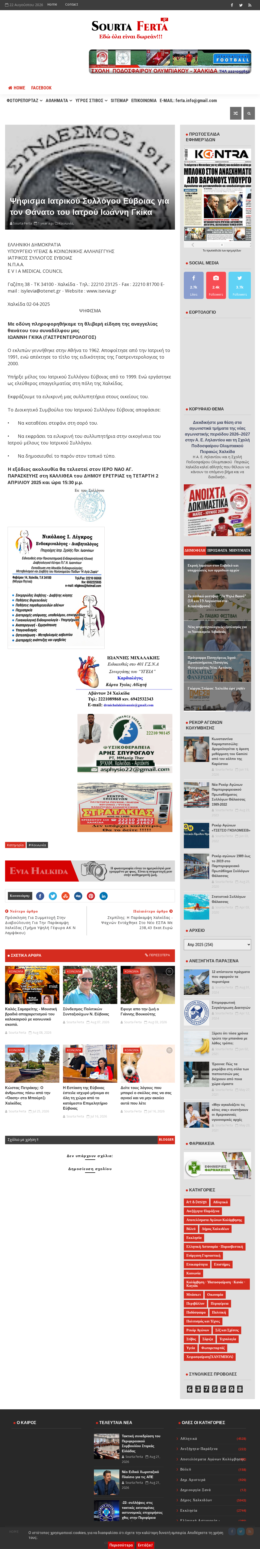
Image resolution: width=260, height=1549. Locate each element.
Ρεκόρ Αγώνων (197, 1330)
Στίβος (191, 1339)
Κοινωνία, (66, 223)
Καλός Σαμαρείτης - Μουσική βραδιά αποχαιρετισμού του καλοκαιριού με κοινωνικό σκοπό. (31, 1017)
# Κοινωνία (37, 845)
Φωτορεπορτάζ (213, 1348)
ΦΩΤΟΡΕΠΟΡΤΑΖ (22, 100)
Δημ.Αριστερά (193, 1480)
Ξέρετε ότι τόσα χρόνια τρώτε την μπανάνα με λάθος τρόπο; (230, 1038)
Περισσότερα (121, 1545)
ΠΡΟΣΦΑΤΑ (217, 550)
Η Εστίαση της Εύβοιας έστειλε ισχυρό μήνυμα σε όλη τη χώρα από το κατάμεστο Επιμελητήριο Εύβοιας (86, 1097)
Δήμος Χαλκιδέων (215, 1229)
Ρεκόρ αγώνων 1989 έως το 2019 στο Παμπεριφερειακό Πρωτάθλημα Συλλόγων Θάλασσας (231, 866)
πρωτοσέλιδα (214, 250)
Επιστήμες (222, 1264)
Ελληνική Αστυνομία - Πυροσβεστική (214, 1246)
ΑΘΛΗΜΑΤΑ (57, 100)
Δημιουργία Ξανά (195, 1490)
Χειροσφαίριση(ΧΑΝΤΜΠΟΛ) (209, 1357)
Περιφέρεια (220, 1303)
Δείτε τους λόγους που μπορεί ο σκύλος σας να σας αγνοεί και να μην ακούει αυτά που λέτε (146, 1095)
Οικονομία (215, 1294)
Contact (71, 4)
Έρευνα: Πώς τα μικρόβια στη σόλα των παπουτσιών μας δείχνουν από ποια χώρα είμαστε (230, 1074)
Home (52, 4)
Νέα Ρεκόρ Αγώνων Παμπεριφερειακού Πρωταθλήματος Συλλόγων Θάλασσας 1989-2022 (229, 794)
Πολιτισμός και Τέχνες (203, 1321)
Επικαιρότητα (197, 1264)
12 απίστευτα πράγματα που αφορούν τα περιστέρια (231, 977)
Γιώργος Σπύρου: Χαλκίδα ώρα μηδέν (216, 688)
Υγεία (190, 1348)
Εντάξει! (145, 1545)
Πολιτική (219, 1312)
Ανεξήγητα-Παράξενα (202, 1211)
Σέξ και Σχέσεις (227, 1330)
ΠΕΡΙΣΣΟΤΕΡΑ (159, 955)
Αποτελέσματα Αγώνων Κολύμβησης (214, 1220)
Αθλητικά (220, 1202)
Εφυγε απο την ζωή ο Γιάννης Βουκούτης (140, 1011)
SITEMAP (119, 100)
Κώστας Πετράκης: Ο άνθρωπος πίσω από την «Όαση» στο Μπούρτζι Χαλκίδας (27, 1095)
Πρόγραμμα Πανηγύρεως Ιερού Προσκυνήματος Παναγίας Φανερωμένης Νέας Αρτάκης (212, 663)
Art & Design (196, 1202)
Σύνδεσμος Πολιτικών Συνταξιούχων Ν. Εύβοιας (86, 1011)
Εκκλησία (194, 1238)
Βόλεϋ (191, 1229)
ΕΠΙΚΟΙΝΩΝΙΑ (144, 100)
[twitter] (241, 5)
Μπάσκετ (193, 1294)
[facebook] (232, 5)
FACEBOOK (41, 87)
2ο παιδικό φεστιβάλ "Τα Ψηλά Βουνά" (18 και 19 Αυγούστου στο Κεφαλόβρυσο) (217, 601)
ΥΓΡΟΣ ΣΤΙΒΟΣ (89, 100)
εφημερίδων (234, 250)
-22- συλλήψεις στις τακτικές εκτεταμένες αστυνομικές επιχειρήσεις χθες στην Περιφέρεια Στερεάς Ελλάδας (142, 1512)
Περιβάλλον (195, 1303)
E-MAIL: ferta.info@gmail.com (188, 100)
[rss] (250, 5)
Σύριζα (207, 1339)
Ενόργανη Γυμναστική (203, 1255)
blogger (166, 1139)
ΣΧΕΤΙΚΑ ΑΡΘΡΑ (26, 955)
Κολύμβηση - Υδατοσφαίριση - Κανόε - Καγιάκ (215, 1284)
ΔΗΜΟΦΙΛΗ (195, 550)
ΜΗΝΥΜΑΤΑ (239, 550)
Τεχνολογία (227, 1339)
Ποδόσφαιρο (196, 1312)
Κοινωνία (16, 971)
